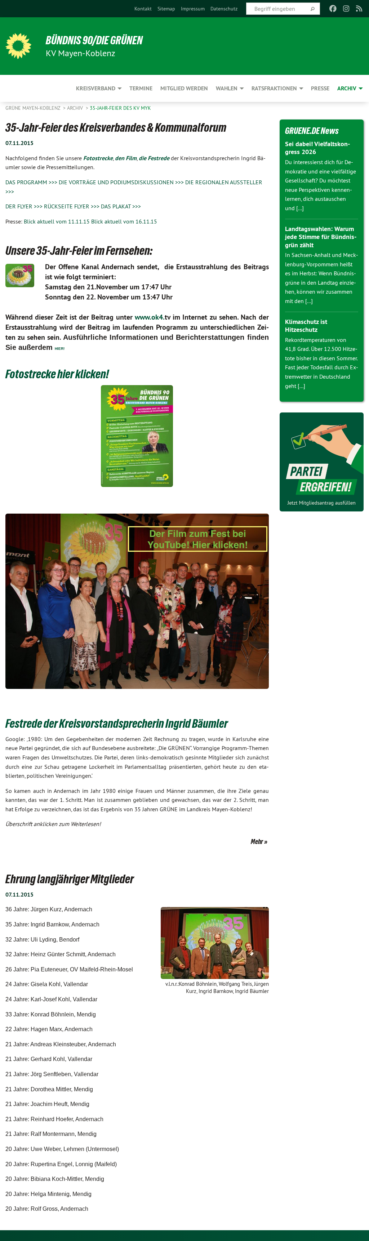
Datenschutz (223, 8)
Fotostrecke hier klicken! (57, 374)
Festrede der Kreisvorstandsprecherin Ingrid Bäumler (116, 723)
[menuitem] (143, 8)
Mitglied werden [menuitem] (184, 88)
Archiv (75, 108)
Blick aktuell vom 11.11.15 (57, 221)
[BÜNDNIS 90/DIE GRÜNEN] (18, 46)
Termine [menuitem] (140, 88)
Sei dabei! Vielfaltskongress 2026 (317, 148)
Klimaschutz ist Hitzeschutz (306, 325)
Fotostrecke (98, 158)
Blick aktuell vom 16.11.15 (124, 221)
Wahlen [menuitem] (226, 88)
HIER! (60, 349)
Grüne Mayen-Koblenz (33, 108)
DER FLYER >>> (24, 206)
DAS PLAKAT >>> (120, 206)
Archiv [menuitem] (346, 88)
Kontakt (143, 8)
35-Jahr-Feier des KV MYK (120, 108)
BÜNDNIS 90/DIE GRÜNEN (94, 40)
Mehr (257, 841)
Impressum (193, 8)
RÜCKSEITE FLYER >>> (71, 206)
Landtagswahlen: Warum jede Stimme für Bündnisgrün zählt (320, 237)
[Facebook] (333, 8)
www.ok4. (150, 317)
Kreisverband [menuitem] (95, 88)
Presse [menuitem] (320, 88)
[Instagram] (346, 8)
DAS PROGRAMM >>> (31, 182)
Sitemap (166, 8)
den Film (126, 158)
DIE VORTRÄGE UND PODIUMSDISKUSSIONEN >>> (121, 182)
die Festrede (154, 158)
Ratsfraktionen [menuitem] (274, 88)
